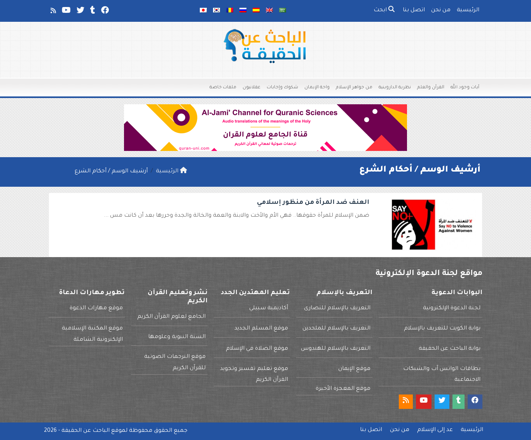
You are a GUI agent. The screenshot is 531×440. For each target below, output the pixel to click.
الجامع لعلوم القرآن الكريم (171, 317)
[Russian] (243, 11)
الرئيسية (468, 10)
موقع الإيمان (354, 369)
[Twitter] (80, 12)
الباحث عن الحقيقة (85, 431)
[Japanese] (203, 11)
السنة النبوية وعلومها (177, 337)
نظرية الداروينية (395, 87)
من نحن (441, 10)
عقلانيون (251, 87)
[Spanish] (256, 11)
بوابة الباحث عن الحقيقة (449, 349)
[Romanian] (229, 11)
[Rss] (53, 12)
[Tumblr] (92, 12)
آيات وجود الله (465, 87)
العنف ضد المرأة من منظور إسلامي (313, 202)
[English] (269, 11)
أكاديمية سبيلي (268, 308)
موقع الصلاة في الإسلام (257, 349)
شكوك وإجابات (282, 87)
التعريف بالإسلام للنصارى (337, 308)
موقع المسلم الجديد (261, 329)
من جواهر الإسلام (354, 87)
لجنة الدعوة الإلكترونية (451, 308)
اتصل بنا (414, 10)
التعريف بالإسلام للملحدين (336, 329)
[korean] (216, 11)
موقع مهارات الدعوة (96, 308)
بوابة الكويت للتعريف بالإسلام (442, 329)
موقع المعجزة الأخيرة (343, 389)
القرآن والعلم (430, 87)
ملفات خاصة (223, 87)
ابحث (381, 10)
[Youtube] (66, 12)
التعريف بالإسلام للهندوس (335, 349)
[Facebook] (104, 12)
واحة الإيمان (317, 87)
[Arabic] (282, 11)
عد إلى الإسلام (435, 430)
